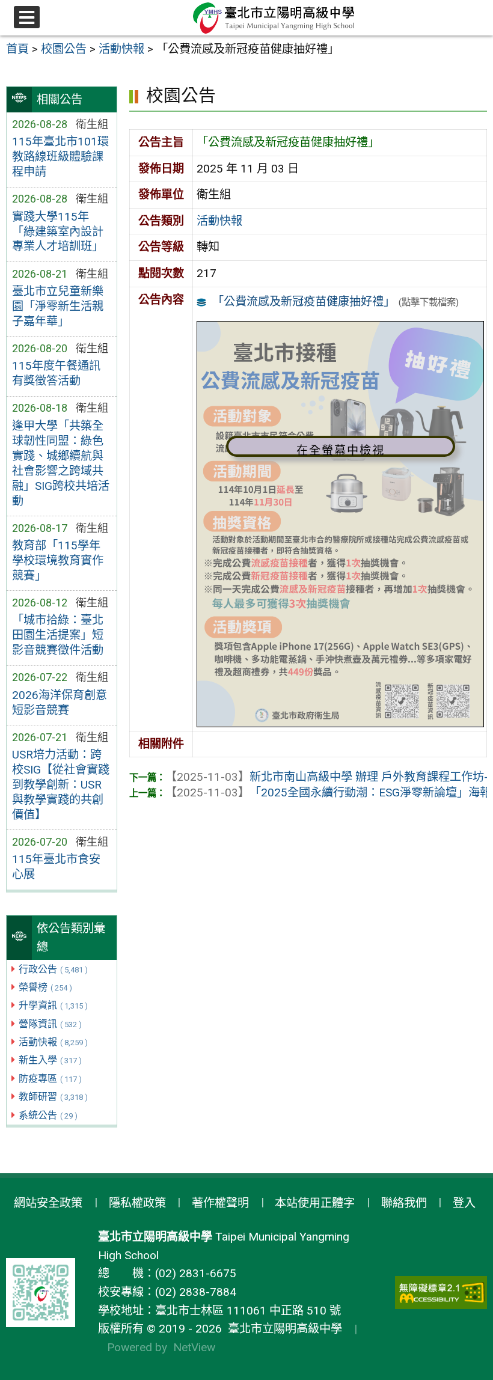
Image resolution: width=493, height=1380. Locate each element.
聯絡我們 (404, 1203)
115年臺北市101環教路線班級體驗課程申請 (60, 157)
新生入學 (50, 1060)
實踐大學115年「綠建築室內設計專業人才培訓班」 (57, 232)
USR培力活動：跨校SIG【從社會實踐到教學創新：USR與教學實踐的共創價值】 (60, 785)
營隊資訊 (50, 1024)
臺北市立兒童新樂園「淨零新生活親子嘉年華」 (57, 306)
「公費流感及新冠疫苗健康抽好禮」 (303, 301)
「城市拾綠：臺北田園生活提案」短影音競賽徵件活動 (57, 635)
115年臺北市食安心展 (56, 866)
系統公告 (48, 1115)
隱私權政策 (137, 1203)
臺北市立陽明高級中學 (282, 1329)
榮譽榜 (45, 987)
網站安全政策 (48, 1203)
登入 (464, 1203)
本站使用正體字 (315, 1203)
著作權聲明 (220, 1203)
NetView (194, 1347)
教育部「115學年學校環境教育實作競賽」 (57, 560)
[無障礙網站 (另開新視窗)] (441, 1292)
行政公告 (53, 969)
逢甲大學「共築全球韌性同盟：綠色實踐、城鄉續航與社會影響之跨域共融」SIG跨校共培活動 (60, 463)
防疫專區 (50, 1078)
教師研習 (53, 1096)
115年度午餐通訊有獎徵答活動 (56, 373)
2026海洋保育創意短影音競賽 (59, 702)
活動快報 (53, 1042)
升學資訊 (53, 1005)
